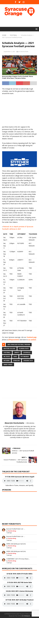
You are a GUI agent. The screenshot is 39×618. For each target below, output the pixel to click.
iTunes (16, 485)
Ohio (15, 356)
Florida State (24, 348)
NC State (7, 356)
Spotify (31, 485)
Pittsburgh (25, 356)
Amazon (22, 485)
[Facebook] (15, 2)
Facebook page (31, 337)
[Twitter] (19, 2)
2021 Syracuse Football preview (18, 344)
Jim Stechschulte (23, 51)
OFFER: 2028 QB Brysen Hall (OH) (16, 544)
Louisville (26, 352)
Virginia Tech (28, 360)
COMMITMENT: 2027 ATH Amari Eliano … (18, 559)
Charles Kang (12, 531)
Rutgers (6, 360)
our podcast (32, 340)
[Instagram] (23, 2)
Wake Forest (8, 364)
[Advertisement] (20, 21)
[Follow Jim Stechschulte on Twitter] (19, 441)
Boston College (9, 348)
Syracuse (16, 360)
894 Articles (30, 423)
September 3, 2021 (9, 51)
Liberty (16, 352)
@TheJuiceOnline (13, 340)
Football (7, 352)
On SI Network (26, 616)
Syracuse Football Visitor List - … (15, 529)
